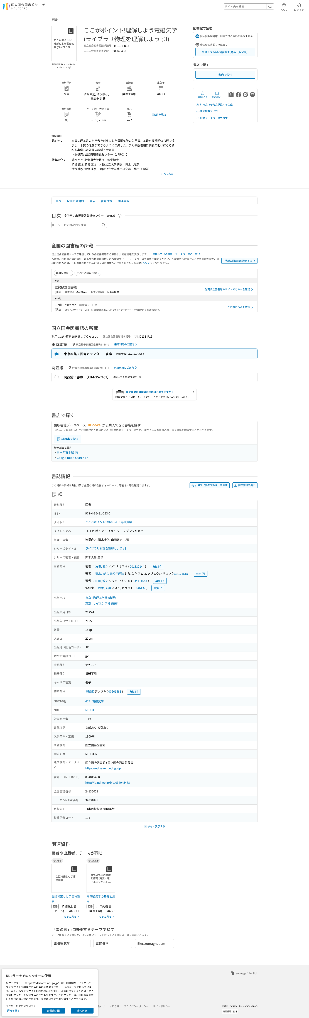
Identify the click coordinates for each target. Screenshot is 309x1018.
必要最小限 (53, 1010)
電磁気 (89, 691)
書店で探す (225, 74)
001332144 (137, 566)
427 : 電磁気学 (94, 701)
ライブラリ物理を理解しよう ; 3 (105, 548)
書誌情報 (106, 201)
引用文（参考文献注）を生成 (216, 104)
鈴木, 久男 (104, 588)
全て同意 (82, 1010)
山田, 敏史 (101, 581)
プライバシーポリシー (136, 1006)
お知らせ (114, 1006)
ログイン (299, 9)
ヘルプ (284, 9)
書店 (92, 201)
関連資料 (123, 201)
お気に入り (202, 96)
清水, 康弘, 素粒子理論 (109, 573)
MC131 (89, 710)
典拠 (155, 566)
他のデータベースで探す (214, 118)
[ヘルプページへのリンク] (69, 66)
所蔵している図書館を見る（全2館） (225, 52)
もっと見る (70, 916)
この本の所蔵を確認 (238, 307)
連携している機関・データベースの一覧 (175, 254)
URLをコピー (217, 96)
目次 (58, 201)
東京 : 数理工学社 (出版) (100, 597)
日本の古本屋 (66, 452)
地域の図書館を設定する (238, 260)
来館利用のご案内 (124, 344)
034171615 (180, 573)
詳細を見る (159, 114)
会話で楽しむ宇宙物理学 (66, 898)
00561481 (114, 691)
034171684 (140, 581)
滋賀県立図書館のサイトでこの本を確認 (227, 289)
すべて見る (167, 173)
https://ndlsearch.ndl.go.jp (103, 768)
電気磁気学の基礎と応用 (101, 898)
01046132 (139, 588)
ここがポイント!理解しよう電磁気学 (108, 522)
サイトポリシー (161, 1006)
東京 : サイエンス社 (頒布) (102, 603)
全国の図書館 (75, 201)
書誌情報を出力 (209, 111)
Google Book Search (71, 457)
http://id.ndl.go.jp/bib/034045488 (107, 782)
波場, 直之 (101, 566)
